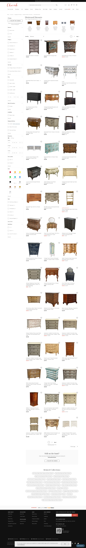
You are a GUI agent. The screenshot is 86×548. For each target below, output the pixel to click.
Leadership (46, 516)
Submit (74, 515)
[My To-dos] (69, 5)
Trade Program (22, 516)
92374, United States (16, 123)
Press (45, 521)
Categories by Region (35, 518)
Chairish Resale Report (48, 525)
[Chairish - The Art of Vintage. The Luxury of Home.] (12, 5)
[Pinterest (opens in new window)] (75, 543)
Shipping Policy (10, 521)
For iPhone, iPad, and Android (61, 525)
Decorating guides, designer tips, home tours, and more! (65, 521)
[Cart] (76, 5)
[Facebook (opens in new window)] (72, 543)
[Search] (56, 5)
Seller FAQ (22, 523)
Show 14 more (10, 221)
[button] (74, 5)
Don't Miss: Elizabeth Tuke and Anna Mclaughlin (43, 0)
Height (9, 145)
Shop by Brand (34, 516)
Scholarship (46, 523)
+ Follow (15, 20)
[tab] (15, 30)
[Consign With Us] (71, 5)
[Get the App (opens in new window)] (59, 531)
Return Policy (10, 518)
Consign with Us (23, 521)
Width (9, 150)
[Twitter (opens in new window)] (78, 543)
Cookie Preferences (21, 544)
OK (65, 543)
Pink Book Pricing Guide (12, 523)
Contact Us (10, 516)
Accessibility (10, 525)
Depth (9, 140)
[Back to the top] (83, 541)
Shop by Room (34, 523)
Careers (45, 518)
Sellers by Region (35, 521)
